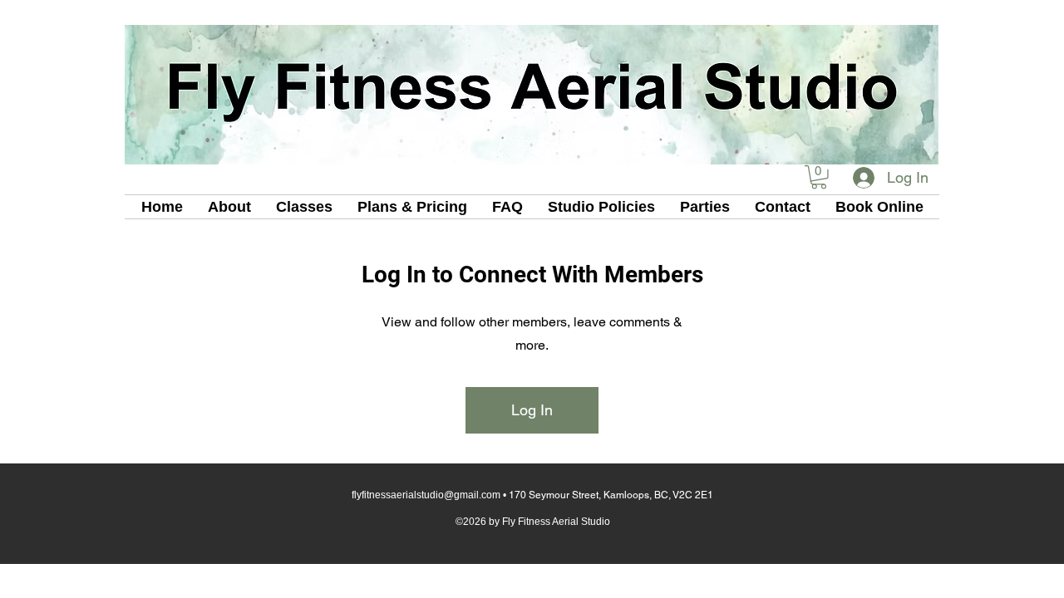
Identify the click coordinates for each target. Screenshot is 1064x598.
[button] (819, 177)
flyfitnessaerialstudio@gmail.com (426, 495)
